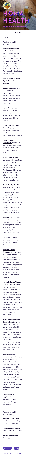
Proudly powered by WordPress (13, 453)
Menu (19, 32)
